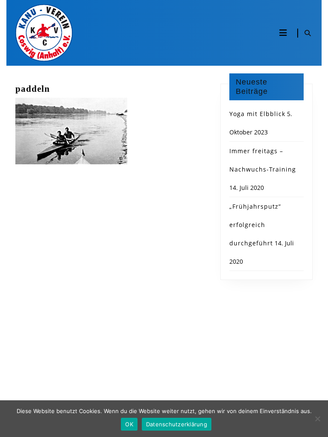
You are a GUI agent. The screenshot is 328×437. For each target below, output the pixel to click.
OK (129, 424)
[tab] (283, 33)
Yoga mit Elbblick (257, 114)
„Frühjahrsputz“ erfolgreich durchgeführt (255, 224)
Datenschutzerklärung (176, 424)
